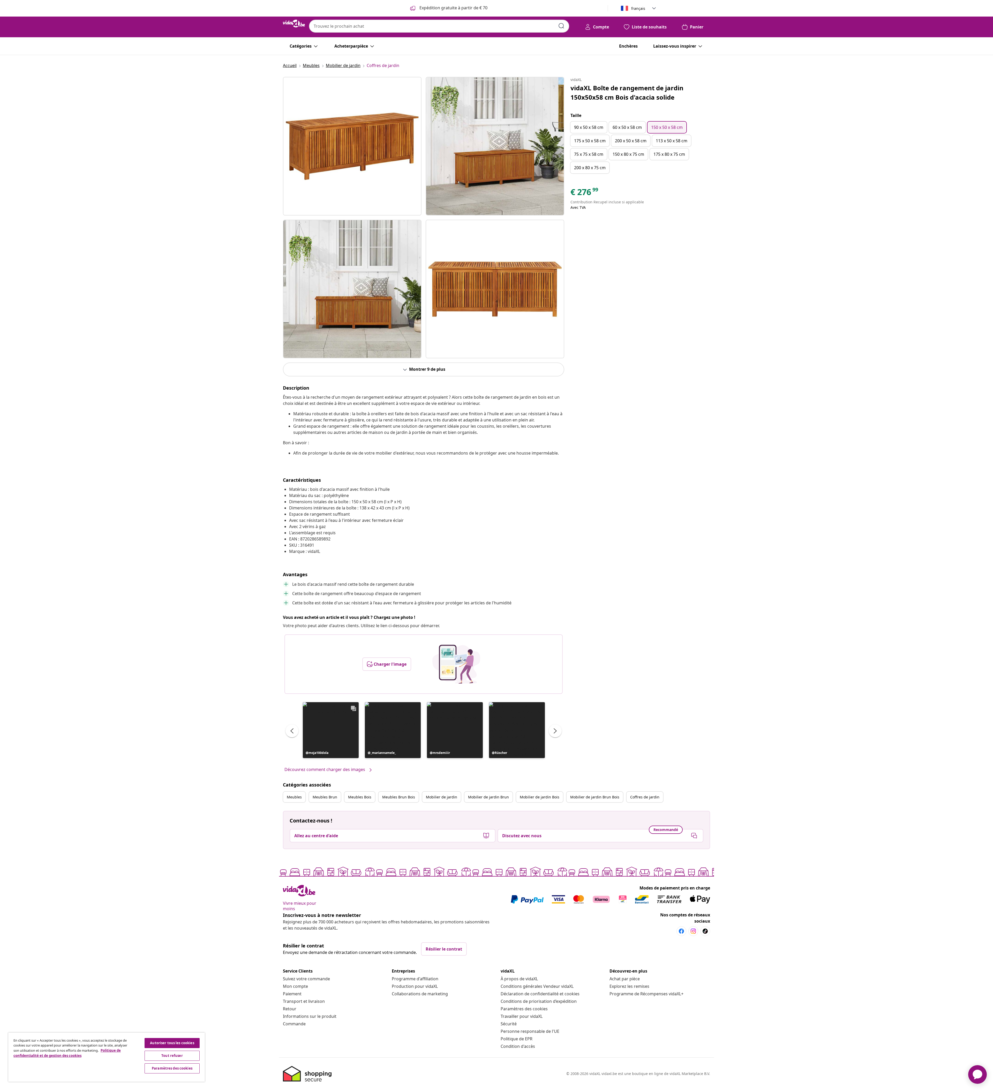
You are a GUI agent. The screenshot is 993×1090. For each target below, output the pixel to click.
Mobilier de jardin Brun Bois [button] (594, 797)
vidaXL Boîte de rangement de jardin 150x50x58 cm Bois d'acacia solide (626, 92)
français (638, 8)
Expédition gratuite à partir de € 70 (452, 8)
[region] (106, 1057)
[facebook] (681, 931)
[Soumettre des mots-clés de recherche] (561, 26)
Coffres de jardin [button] (644, 797)
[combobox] (439, 26)
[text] (584, 193)
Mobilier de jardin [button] (441, 797)
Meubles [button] (294, 797)
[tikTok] (705, 931)
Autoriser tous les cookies (172, 1043)
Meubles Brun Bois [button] (398, 797)
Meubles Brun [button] (325, 797)
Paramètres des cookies (524, 1009)
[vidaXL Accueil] (294, 23)
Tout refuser (172, 1055)
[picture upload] (456, 664)
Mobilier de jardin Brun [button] (488, 797)
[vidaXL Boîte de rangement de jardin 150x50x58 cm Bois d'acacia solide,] (352, 146)
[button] (331, 730)
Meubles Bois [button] (359, 797)
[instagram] (693, 931)
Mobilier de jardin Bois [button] (539, 797)
